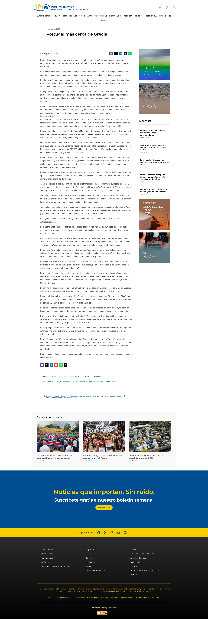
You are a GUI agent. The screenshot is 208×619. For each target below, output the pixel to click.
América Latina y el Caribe (142, 554)
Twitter (89, 558)
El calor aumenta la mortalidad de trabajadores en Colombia (154, 190)
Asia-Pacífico (136, 562)
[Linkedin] (125, 533)
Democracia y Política (69, 382)
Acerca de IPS (47, 550)
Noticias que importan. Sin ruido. (104, 492)
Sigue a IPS (91, 550)
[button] (174, 7)
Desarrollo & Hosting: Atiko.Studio (104, 608)
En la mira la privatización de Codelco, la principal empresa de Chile (154, 162)
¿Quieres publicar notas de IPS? (55, 566)
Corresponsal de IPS (49, 53)
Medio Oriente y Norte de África (144, 570)
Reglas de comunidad (95, 570)
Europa (100, 382)
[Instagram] (112, 533)
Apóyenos (45, 562)
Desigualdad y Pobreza (120, 16)
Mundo (133, 574)
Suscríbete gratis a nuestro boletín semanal (104, 500)
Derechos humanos (72, 16)
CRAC (43, 382)
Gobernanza (150, 16)
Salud (104, 21)
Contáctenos (47, 558)
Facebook (90, 562)
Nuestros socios (48, 554)
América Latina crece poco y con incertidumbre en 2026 (146, 456)
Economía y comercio (88, 382)
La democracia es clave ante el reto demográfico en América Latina (55, 456)
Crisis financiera (52, 382)
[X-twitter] (105, 533)
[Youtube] (118, 533)
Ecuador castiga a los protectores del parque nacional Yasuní (102, 456)
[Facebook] (99, 533)
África (133, 550)
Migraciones (165, 16)
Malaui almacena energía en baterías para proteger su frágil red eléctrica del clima (154, 177)
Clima (57, 16)
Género (138, 16)
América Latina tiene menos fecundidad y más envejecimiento (152, 132)
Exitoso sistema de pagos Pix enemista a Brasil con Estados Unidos (153, 147)
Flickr (88, 566)
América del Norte (138, 558)
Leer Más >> (144, 138)
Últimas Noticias (44, 16)
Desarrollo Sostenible (95, 16)
